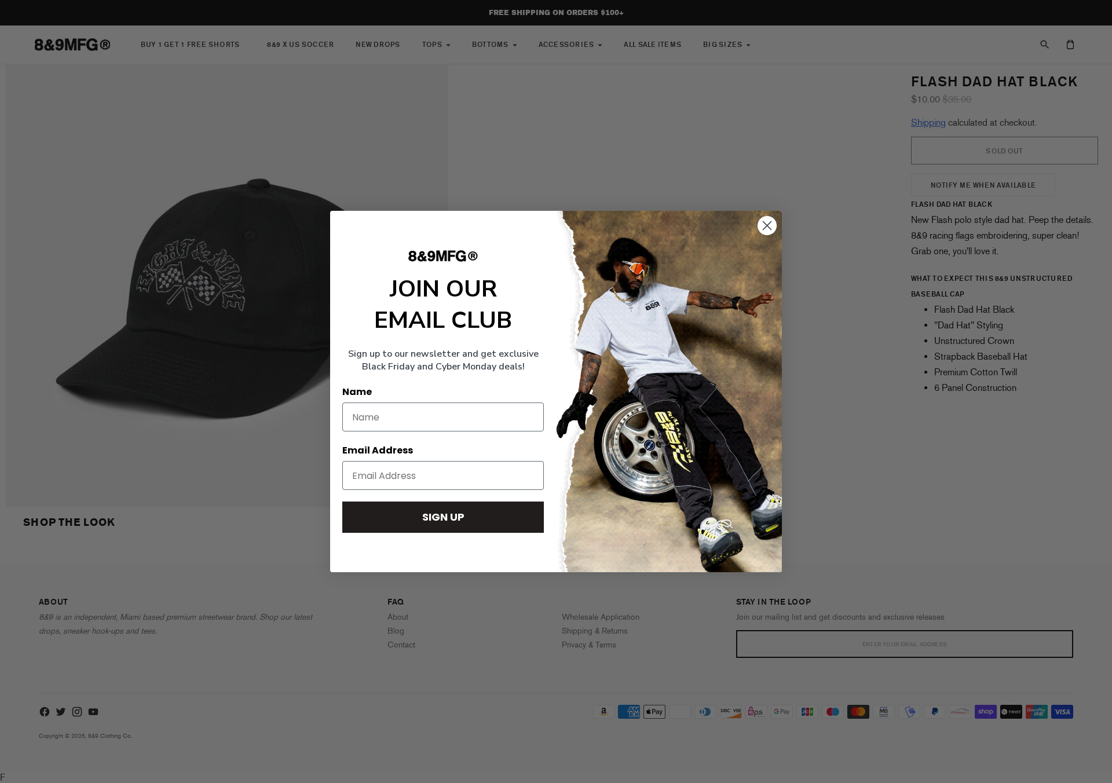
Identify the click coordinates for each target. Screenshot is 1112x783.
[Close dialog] (767, 225)
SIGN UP (443, 517)
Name (357, 391)
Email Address (377, 450)
